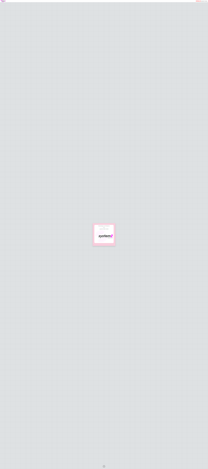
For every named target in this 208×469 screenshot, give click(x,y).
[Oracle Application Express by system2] (3, 1)
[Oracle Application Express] (201, 1)
